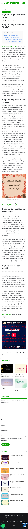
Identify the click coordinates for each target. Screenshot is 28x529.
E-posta (3, 425)
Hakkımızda (3, 518)
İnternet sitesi (4, 430)
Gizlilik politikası (20, 518)
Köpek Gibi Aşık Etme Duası (16, 500)
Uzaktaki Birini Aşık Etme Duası (17, 462)
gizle (11, 32)
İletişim (7, 518)
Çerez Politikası (13, 518)
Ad (2, 419)
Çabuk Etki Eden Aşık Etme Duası (18, 474)
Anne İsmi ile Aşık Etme (15, 487)
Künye (25, 518)
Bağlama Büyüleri (11, 9)
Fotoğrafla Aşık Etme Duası (16, 494)
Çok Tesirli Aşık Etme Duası (16, 455)
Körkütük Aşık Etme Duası (16, 468)
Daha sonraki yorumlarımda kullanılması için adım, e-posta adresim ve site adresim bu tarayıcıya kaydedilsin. (13, 438)
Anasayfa (4, 9)
